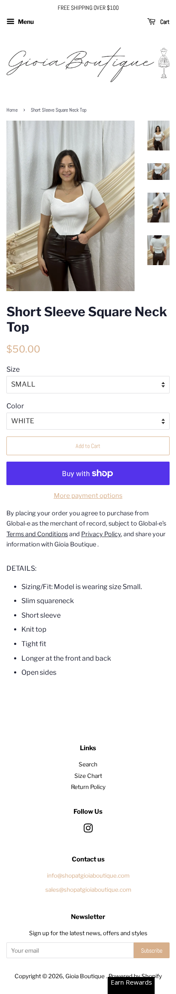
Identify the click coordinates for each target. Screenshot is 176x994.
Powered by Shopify (135, 976)
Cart (164, 22)
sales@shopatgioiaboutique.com (88, 889)
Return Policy (88, 786)
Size (13, 369)
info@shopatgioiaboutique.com (88, 875)
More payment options (88, 496)
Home (12, 110)
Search (88, 764)
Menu (25, 21)
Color (15, 406)
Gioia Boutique (85, 976)
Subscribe (151, 950)
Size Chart (88, 775)
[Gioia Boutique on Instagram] (88, 829)
